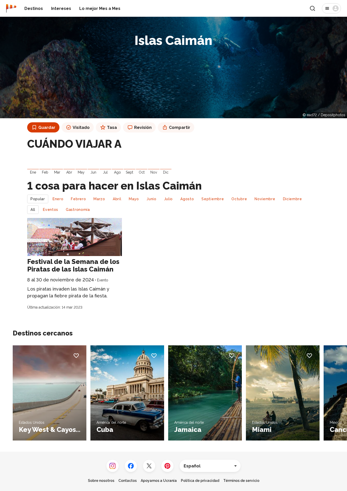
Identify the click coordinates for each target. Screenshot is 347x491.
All (32, 210)
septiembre (212, 199)
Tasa (112, 127)
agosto (187, 199)
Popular (37, 199)
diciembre (292, 199)
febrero (78, 199)
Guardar (46, 127)
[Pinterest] (167, 466)
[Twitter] (149, 466)
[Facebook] (131, 466)
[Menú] (331, 8)
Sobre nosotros (101, 481)
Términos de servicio (241, 481)
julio (168, 199)
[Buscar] (312, 8)
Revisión (143, 127)
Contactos (127, 481)
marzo (99, 199)
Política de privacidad (200, 481)
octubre (239, 199)
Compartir (179, 127)
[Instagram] (112, 466)
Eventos (50, 210)
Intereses (61, 8)
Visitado (81, 127)
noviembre (265, 199)
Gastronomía (78, 210)
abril (117, 199)
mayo (134, 199)
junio (151, 199)
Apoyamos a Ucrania (159, 481)
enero (58, 199)
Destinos (33, 8)
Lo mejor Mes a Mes (99, 8)
